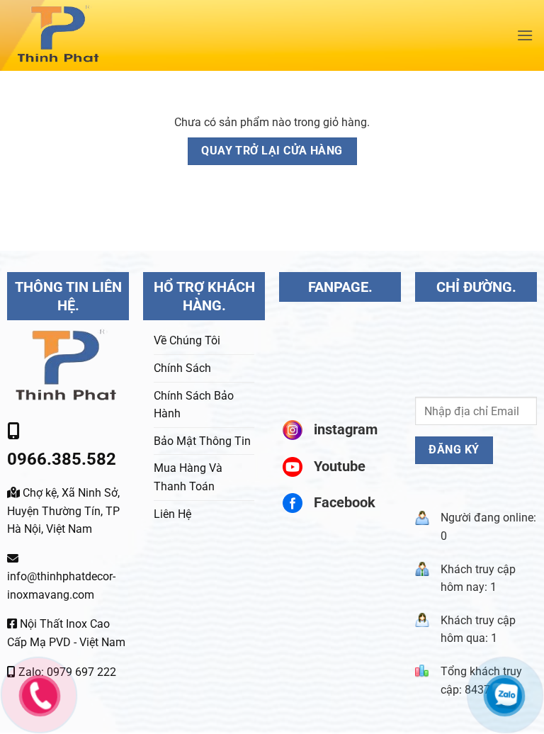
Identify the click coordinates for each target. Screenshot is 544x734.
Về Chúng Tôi (187, 340)
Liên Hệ (172, 514)
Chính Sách (182, 368)
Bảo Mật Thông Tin (202, 441)
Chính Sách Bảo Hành (194, 405)
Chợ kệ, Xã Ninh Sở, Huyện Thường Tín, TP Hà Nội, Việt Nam (63, 511)
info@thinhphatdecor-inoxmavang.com (61, 586)
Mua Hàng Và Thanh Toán (188, 477)
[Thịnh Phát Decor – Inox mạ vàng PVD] (103, 35)
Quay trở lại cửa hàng (272, 151)
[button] (524, 35)
